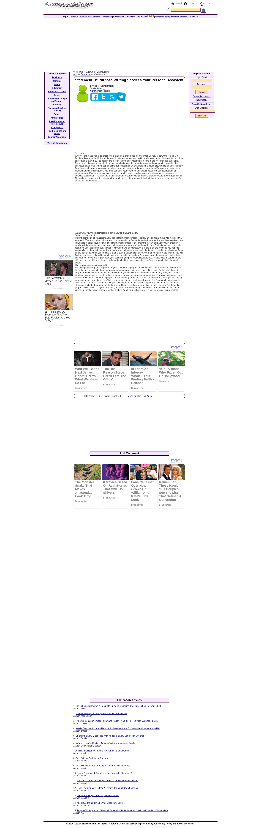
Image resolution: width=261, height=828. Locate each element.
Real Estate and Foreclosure (57, 122)
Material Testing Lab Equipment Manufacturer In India (101, 713)
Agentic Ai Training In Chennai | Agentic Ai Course (101, 803)
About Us (192, 3)
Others (57, 114)
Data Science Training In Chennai (92, 758)
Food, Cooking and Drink (57, 132)
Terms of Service (185, 823)
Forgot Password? (202, 96)
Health (57, 84)
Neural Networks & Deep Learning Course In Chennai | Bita (105, 773)
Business (57, 77)
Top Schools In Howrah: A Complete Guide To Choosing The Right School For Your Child (118, 706)
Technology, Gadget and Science (57, 99)
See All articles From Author (140, 396)
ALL (75, 74)
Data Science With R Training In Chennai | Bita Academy (103, 765)
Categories (107, 17)
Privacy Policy (164, 823)
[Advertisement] (131, 44)
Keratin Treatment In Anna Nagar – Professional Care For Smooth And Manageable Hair (118, 728)
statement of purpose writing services (163, 275)
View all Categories (57, 143)
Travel (57, 95)
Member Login (162, 17)
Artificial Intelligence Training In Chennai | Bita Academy (102, 751)
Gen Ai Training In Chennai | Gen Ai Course (98, 795)
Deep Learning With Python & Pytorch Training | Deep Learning (107, 788)
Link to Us (193, 17)
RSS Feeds (142, 17)
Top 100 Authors (70, 17)
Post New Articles (178, 17)
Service (57, 105)
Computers (57, 127)
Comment (95, 91)
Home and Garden (57, 91)
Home (178, 3)
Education (86, 74)
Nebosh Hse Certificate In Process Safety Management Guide (105, 743)
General (57, 81)
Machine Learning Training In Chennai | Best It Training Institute (107, 780)
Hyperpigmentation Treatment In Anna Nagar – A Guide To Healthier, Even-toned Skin (117, 721)
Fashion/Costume (57, 137)
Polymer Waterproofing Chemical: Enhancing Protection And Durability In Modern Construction (122, 810)
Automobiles (57, 118)
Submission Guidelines (124, 17)
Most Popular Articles (90, 17)
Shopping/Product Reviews (57, 109)
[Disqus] (129, 556)
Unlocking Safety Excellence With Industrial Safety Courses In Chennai (110, 736)
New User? (201, 100)
